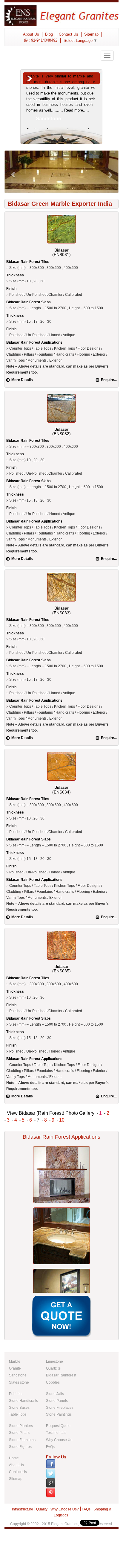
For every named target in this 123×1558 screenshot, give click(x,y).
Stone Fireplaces (59, 1407)
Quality (41, 1509)
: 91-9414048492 (42, 40)
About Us (31, 34)
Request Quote (58, 1426)
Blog (49, 34)
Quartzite (53, 1368)
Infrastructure (22, 1509)
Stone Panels (57, 1401)
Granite (15, 1368)
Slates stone (19, 1382)
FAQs (50, 1447)
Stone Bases (19, 1407)
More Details (22, 380)
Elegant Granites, (65, 1524)
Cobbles (53, 1382)
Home (14, 1458)
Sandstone (18, 1375)
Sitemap (91, 34)
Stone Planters (21, 1426)
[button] (12, 171)
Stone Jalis (55, 1394)
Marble (14, 1361)
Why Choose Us (59, 1440)
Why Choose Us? (64, 1509)
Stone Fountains (22, 1440)
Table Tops (18, 1414)
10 (61, 1120)
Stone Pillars (19, 1433)
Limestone (54, 1361)
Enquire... (109, 380)
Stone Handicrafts (23, 1401)
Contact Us (68, 34)
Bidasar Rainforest (61, 1375)
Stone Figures (20, 1447)
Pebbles (15, 1394)
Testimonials (56, 1433)
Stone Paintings (59, 1414)
